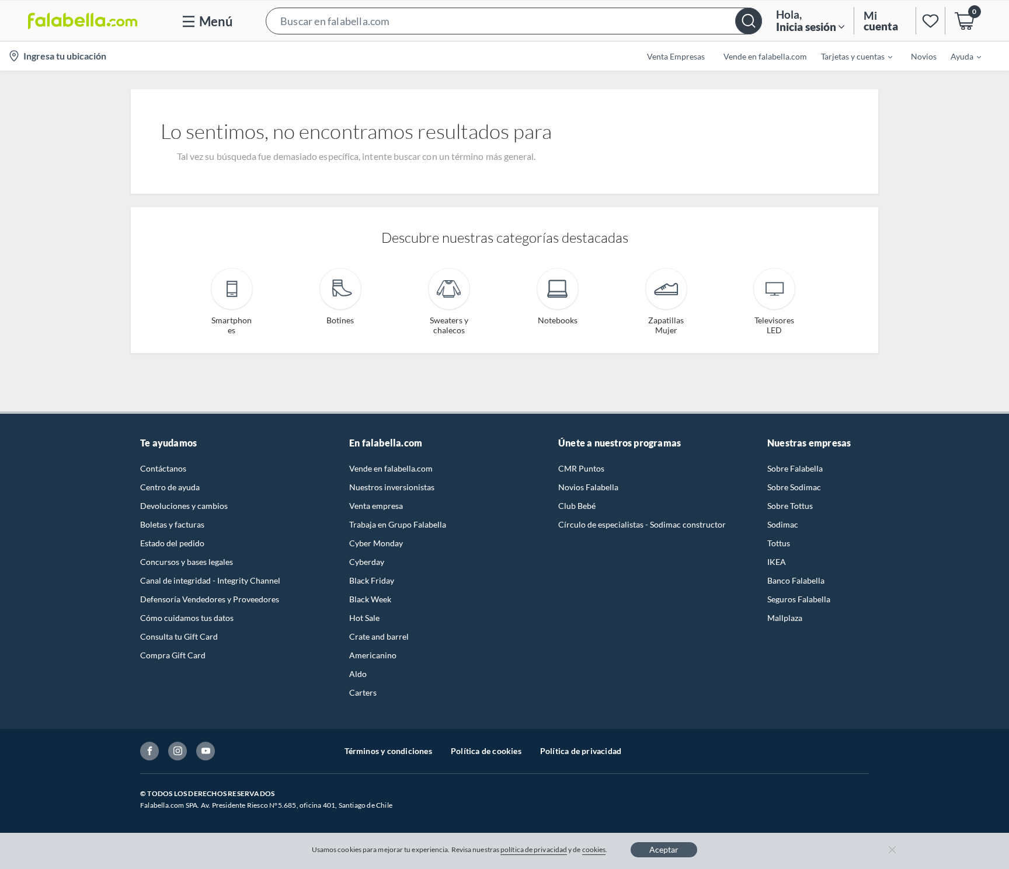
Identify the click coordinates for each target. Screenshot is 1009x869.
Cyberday (366, 562)
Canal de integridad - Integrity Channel (210, 580)
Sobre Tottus (790, 506)
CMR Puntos (581, 468)
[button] (514, 21)
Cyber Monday (376, 543)
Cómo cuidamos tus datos (187, 618)
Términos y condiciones (388, 751)
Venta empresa (376, 506)
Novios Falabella (588, 487)
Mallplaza (784, 618)
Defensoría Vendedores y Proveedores (209, 599)
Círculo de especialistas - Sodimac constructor (642, 524)
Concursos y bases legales (186, 562)
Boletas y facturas (172, 524)
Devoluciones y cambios (184, 506)
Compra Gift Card (173, 655)
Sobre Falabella (795, 468)
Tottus (778, 543)
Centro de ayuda (170, 487)
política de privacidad (533, 849)
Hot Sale (364, 618)
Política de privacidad (580, 751)
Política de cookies (486, 751)
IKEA (776, 562)
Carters (363, 692)
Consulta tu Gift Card (179, 636)
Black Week (370, 599)
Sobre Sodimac (794, 487)
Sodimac (782, 524)
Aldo (358, 674)
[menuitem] (849, 56)
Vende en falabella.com (391, 468)
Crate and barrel (379, 636)
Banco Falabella (795, 580)
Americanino (372, 655)
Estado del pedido (172, 543)
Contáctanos (163, 468)
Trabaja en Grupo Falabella (397, 524)
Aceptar (664, 849)
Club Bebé (577, 506)
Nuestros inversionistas (391, 487)
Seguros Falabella (798, 599)
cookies (594, 849)
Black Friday (371, 580)
